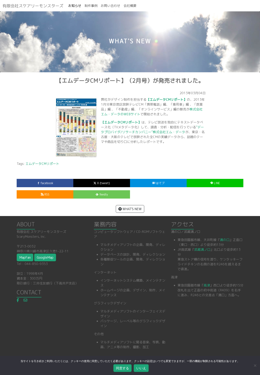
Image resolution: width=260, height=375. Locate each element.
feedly (103, 194)
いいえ (141, 368)
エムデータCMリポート (42, 163)
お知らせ (74, 5)
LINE (216, 183)
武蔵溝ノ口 (202, 249)
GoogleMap (45, 257)
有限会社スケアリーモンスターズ (32, 6)
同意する (122, 368)
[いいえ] (255, 365)
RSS (46, 194)
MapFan (25, 257)
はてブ (160, 183)
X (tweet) (103, 183)
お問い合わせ (110, 5)
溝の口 (225, 240)
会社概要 (130, 5)
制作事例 (91, 5)
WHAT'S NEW (132, 209)
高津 (207, 285)
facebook (46, 183)
